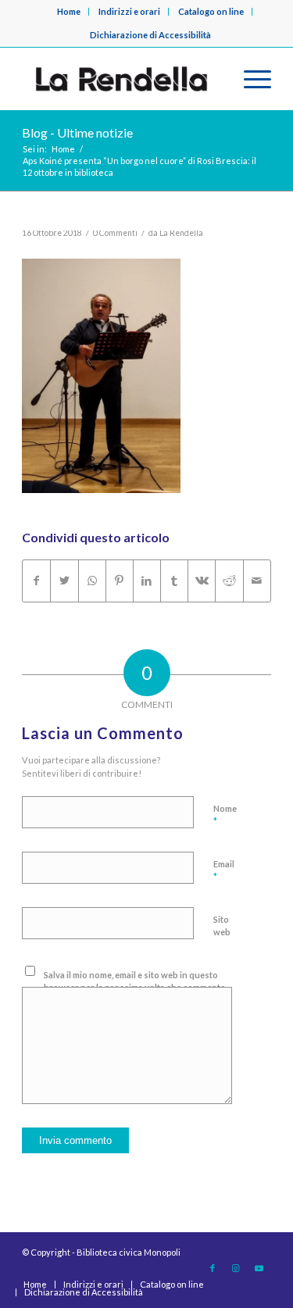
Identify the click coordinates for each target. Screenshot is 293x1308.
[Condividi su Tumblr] (174, 580)
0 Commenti (115, 233)
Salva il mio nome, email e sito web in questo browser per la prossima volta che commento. (135, 981)
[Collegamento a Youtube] (259, 1268)
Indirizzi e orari (129, 11)
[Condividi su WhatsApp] (92, 580)
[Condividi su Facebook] (36, 580)
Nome (225, 815)
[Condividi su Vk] (201, 580)
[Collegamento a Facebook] (212, 1268)
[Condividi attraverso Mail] (257, 580)
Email (223, 871)
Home (68, 11)
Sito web (221, 926)
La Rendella (181, 233)
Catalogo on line (211, 11)
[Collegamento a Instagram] (236, 1268)
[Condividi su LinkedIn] (147, 580)
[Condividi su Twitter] (64, 580)
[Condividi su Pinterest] (119, 580)
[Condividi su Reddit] (229, 580)
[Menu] (249, 79)
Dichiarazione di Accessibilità (150, 35)
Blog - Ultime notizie (77, 132)
